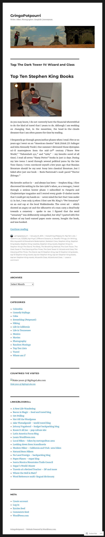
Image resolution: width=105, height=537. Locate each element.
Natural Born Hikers (23, 451)
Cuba (15, 316)
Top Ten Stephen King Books (42, 76)
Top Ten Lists (70, 236)
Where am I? (19, 355)
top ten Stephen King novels (22, 257)
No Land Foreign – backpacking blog (31, 455)
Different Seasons (43, 239)
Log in (16, 505)
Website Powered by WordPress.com (41, 529)
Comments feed (21, 512)
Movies (16, 337)
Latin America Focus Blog (26, 433)
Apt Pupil (32, 239)
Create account (20, 501)
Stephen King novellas (29, 244)
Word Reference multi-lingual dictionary (33, 476)
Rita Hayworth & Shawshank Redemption (27, 241)
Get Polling (18, 415)
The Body (36, 247)
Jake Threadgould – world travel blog (32, 423)
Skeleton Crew (52, 241)
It (52, 239)
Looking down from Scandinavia (29, 444)
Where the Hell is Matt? (25, 473)
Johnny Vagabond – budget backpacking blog (36, 426)
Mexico (16, 334)
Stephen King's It (65, 244)
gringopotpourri (21, 236)
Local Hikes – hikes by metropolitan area (34, 441)
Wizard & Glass (41, 257)
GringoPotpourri (25, 15)
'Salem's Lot (15, 239)
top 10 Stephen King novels (21, 255)
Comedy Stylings (21, 312)
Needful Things (60, 239)
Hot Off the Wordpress (24, 419)
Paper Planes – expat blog (26, 458)
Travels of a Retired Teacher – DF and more (35, 469)
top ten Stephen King (43, 255)
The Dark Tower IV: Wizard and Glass (59, 249)
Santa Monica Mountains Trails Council (33, 462)
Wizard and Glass (55, 257)
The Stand (33, 252)
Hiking (16, 323)
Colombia (18, 309)
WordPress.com (21, 515)
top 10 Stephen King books (66, 252)
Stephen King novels (48, 244)
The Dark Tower (67, 247)
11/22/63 (24, 239)
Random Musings (22, 344)
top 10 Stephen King (46, 252)
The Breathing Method (50, 247)
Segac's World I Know (24, 466)
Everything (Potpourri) (55, 236)
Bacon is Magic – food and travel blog (32, 412)
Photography (19, 341)
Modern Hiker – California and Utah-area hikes (37, 448)
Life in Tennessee (22, 330)
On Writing (72, 239)
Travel (16, 352)
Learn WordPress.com (24, 437)
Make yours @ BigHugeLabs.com (22, 384)
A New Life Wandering (24, 408)
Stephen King (64, 241)
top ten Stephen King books (64, 255)
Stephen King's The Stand (21, 247)
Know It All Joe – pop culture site (29, 430)
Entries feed (19, 508)
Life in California (21, 327)
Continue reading (19, 229)
